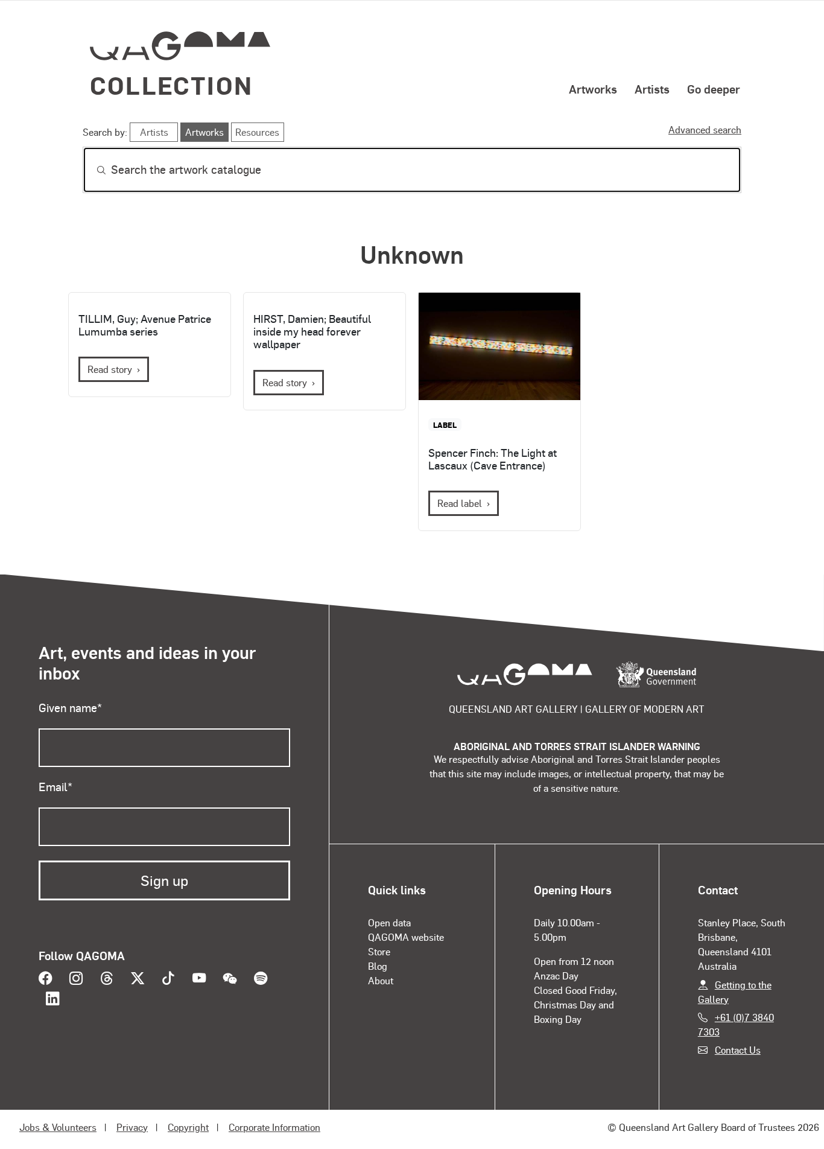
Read (459, 503)
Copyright (188, 1127)
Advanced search (704, 129)
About (380, 980)
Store (379, 951)
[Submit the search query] (92, 170)
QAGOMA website (406, 937)
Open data (389, 922)
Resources (257, 132)
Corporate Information (274, 1127)
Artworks (593, 89)
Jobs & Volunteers (58, 1127)
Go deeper (713, 89)
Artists (652, 89)
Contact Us (738, 1049)
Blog (377, 966)
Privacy (132, 1127)
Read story (109, 369)
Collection (171, 85)
